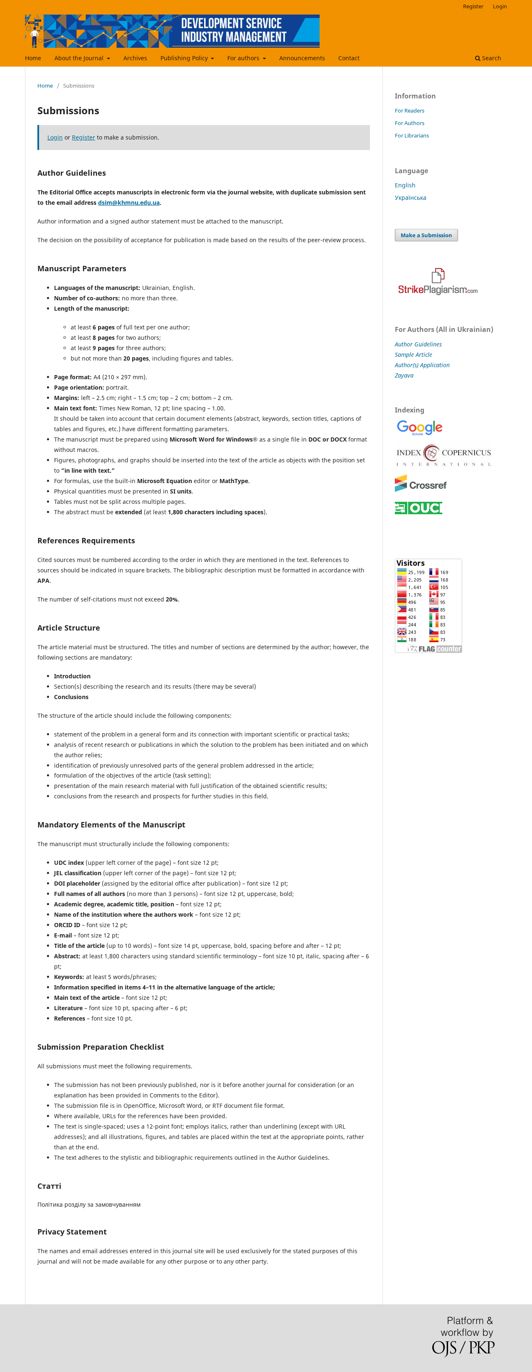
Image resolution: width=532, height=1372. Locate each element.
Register (473, 6)
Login (500, 6)
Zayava (404, 375)
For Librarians (412, 135)
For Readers (409, 110)
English (405, 185)
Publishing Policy (184, 58)
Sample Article (413, 354)
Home (33, 58)
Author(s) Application (422, 365)
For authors (244, 58)
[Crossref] (421, 490)
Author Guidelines (418, 344)
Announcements (302, 58)
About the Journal (79, 58)
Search (490, 58)
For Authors (409, 123)
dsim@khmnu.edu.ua (129, 202)
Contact (349, 58)
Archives (135, 58)
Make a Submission (426, 235)
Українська (410, 197)
